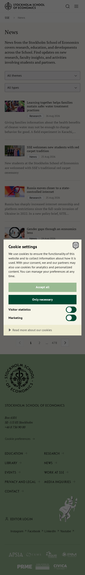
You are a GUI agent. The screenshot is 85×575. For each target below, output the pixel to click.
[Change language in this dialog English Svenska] (75, 246)
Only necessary (42, 299)
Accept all (42, 287)
